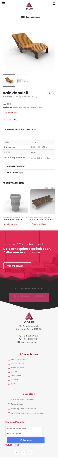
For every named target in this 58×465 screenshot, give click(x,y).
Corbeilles (6, 217)
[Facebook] (16, 452)
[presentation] (6, 47)
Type (40, 107)
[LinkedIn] (30, 452)
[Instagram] (23, 452)
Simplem (34, 107)
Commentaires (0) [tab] (16, 166)
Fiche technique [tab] (15, 172)
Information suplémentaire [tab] (21, 129)
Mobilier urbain (24, 107)
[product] (15, 201)
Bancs (15, 107)
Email (15, 120)
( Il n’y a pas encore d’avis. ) (25, 97)
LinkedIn (10, 120)
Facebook (5, 120)
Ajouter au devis (11, 112)
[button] (44, 188)
